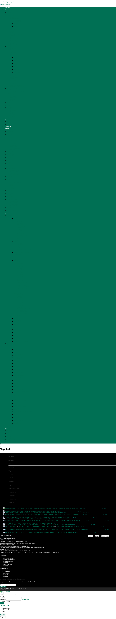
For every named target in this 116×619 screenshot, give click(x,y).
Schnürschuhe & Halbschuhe (21, 391)
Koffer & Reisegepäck (20, 406)
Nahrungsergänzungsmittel (21, 341)
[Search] (0, 446)
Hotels (8, 433)
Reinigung (20, 276)
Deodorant (23, 304)
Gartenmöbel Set (14, 142)
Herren (15, 251)
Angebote (9, 430)
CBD (15, 332)
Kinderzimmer (11, 198)
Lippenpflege (20, 266)
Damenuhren (20, 227)
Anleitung (6, 573)
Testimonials (6, 571)
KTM (15, 65)
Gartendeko (10, 160)
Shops (6, 120)
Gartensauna (10, 157)
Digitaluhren (20, 230)
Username (2, 597)
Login (2, 603)
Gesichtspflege (17, 262)
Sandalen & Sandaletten (20, 389)
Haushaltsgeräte (11, 168)
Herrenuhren (20, 229)
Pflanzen (9, 162)
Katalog (5, 565)
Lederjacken (17, 369)
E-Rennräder (13, 82)
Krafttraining (13, 100)
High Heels (17, 385)
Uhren (15, 218)
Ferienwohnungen (12, 441)
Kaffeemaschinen (15, 170)
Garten (7, 128)
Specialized (17, 72)
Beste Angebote (7, 564)
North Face (13, 104)
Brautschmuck (17, 254)
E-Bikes (9, 46)
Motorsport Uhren (22, 235)
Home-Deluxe (10, 179)
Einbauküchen (14, 201)
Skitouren (12, 116)
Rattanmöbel (13, 149)
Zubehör (22, 274)
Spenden (5, 574)
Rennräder (13, 40)
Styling (19, 291)
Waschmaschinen (14, 174)
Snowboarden (14, 118)
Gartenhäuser (10, 154)
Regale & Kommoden (16, 182)
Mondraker (17, 68)
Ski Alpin (12, 115)
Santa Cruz (17, 69)
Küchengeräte (14, 171)
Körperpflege (17, 293)
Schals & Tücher (18, 420)
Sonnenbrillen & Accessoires (24, 249)
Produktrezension (8, 561)
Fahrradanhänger (14, 45)
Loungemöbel (10, 190)
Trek (15, 74)
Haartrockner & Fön (22, 288)
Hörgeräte (16, 335)
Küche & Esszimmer (12, 199)
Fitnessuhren (13, 99)
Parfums (16, 260)
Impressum (3, 589)
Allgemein (9, 11)
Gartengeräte (10, 151)
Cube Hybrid (13, 52)
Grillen (9, 132)
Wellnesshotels (11, 439)
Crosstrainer (13, 96)
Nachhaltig (5, 2)
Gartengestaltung (11, 153)
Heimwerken (10, 131)
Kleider (16, 368)
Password (2, 599)
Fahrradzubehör (14, 28)
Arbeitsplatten (14, 204)
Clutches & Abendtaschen (21, 402)
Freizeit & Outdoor (12, 88)
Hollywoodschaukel (15, 148)
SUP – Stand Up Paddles (17, 91)
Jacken (15, 360)
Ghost (15, 60)
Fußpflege (19, 299)
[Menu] (0, 444)
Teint (21, 272)
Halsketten (20, 244)
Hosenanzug (17, 358)
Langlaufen (13, 112)
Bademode (16, 351)
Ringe (18, 248)
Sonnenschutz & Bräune (23, 308)
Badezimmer (10, 193)
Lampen (9, 192)
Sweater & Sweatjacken (20, 375)
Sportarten (9, 105)
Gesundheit (13, 327)
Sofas (11, 185)
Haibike (16, 63)
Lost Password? (26, 599)
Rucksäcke (16, 408)
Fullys (12, 31)
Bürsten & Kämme (22, 282)
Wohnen (7, 167)
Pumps (15, 388)
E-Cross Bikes (14, 77)
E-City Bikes (13, 76)
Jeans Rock (17, 366)
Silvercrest (9, 176)
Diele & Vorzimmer (12, 195)
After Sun (23, 310)
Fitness (9, 93)
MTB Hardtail (14, 32)
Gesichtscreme (21, 265)
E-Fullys (12, 54)
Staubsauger (13, 173)
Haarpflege (17, 279)
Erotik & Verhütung (19, 338)
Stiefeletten (17, 395)
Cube (15, 57)
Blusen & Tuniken (18, 354)
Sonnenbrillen (17, 423)
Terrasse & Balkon (12, 210)
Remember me (6, 601)
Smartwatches (20, 221)
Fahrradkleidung (14, 18)
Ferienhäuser (10, 438)
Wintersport (10, 107)
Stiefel (15, 394)
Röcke (15, 374)
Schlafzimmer (10, 207)
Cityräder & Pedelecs (16, 34)
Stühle (12, 187)
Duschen (19, 296)
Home (84, 536)
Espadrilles (16, 383)
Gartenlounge (13, 139)
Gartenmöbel (10, 134)
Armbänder (20, 243)
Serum (18, 277)
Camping (12, 90)
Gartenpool (10, 156)
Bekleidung (13, 110)
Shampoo (19, 290)
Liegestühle (13, 145)
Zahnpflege (17, 337)
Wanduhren (20, 232)
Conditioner (20, 283)
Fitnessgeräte (13, 97)
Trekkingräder (14, 42)
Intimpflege (17, 315)
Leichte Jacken (18, 371)
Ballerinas (16, 380)
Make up (19, 268)
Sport (6, 9)
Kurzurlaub (10, 436)
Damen (15, 241)
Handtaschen (17, 405)
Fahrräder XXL (14, 43)
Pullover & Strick (18, 372)
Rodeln (12, 113)
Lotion (22, 305)
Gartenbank (13, 137)
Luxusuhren (20, 223)
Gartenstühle (13, 143)
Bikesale (12, 17)
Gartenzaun (10, 159)
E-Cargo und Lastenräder (17, 86)
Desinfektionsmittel (19, 340)
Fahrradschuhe (17, 21)
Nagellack (19, 307)
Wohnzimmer (10, 209)
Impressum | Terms (8, 558)
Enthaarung (20, 297)
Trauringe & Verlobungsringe (21, 252)
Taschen (12, 397)
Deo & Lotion (21, 302)
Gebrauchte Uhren (22, 237)
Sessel (12, 184)
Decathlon (9, 12)
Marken (12, 29)
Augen (22, 269)
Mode (6, 214)
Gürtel (15, 416)
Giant (15, 62)
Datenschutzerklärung (9, 559)
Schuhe (12, 379)
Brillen (15, 334)
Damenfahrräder (14, 37)
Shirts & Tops (17, 361)
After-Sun (12, 495)
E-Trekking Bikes (15, 83)
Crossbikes (13, 35)
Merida (15, 66)
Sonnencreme (24, 313)
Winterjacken (17, 377)
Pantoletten (17, 386)
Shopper (16, 409)
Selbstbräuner (24, 311)
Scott (15, 71)
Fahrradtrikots (17, 23)
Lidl (8, 123)
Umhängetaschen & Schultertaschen (23, 411)
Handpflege (20, 300)
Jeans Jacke (17, 365)
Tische (12, 188)
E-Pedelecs (13, 80)
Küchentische (13, 205)
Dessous (16, 355)
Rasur (15, 326)
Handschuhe (17, 417)
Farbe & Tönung (21, 285)
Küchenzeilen (14, 202)
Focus (15, 59)
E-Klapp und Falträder (16, 85)
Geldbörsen (17, 403)
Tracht (12, 425)
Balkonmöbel (13, 146)
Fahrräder (9, 14)
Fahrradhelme (17, 20)
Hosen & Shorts (18, 357)
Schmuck (12, 217)
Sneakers (16, 392)
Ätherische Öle (18, 330)
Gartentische (13, 140)
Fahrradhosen (17, 24)
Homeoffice (10, 196)
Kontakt (5, 562)
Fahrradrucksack (18, 26)
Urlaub (7, 429)
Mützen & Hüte (18, 419)
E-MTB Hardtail (14, 79)
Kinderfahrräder (14, 38)
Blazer (15, 352)
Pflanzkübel (10, 163)
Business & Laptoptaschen (21, 400)
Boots (15, 382)
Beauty (9, 215)
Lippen (22, 271)
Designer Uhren (21, 226)
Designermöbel (11, 181)
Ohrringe (19, 246)
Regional (12, 2)
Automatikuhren (21, 234)
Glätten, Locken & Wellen (24, 287)
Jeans (15, 363)
